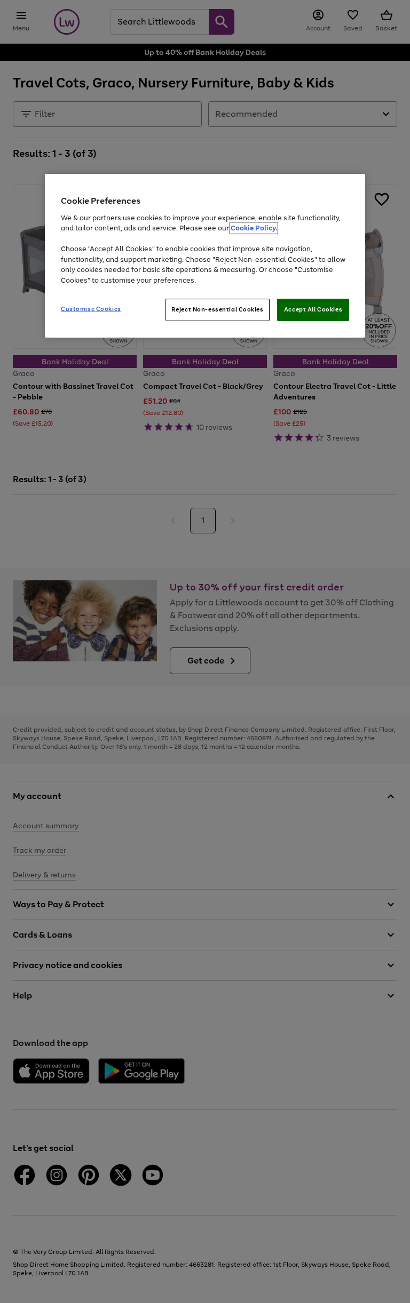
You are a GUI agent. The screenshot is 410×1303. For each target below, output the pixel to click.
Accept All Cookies (313, 310)
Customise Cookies (91, 309)
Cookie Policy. (254, 228)
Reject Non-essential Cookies (217, 310)
